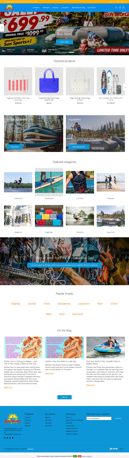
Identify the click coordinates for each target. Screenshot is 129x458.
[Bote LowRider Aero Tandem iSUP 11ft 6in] (111, 81)
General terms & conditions (74, 420)
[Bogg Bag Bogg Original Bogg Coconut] (80, 81)
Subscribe (118, 418)
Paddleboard (49, 198)
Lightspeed (30, 449)
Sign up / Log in (120, 2)
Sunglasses (18, 232)
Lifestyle (27, 423)
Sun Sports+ (91, 8)
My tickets (48, 423)
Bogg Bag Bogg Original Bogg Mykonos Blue (49, 99)
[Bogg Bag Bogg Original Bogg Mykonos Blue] (49, 81)
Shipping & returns (72, 431)
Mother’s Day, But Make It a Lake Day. (61, 361)
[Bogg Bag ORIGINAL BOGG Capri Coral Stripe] (18, 81)
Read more (8, 387)
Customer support (72, 434)
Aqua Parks (111, 232)
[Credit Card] (111, 449)
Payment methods (71, 428)
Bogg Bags (49, 232)
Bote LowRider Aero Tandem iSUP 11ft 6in (110, 99)
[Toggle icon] (116, 7)
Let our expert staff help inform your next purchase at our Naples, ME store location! (64, 265)
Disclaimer (69, 423)
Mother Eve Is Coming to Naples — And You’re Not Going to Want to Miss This (20, 362)
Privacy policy (70, 426)
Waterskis (80, 232)
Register (48, 417)
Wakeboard (18, 198)
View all (65, 397)
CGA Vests (80, 198)
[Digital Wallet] (115, 449)
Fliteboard (46, 8)
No (79, 456)
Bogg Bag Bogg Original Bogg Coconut (80, 99)
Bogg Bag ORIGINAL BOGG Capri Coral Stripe (18, 99)
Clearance (28, 426)
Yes (75, 456)
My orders (48, 420)
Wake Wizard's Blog (78, 8)
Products (27, 417)
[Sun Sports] (9, 7)
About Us (69, 417)
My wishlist (48, 426)
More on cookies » (87, 456)
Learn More (64, 42)
